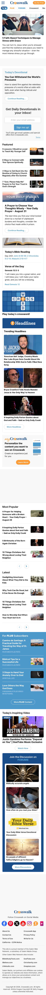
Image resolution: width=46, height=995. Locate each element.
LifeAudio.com (8, 966)
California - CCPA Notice (12, 942)
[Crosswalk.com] (19, 2)
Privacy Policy (29, 935)
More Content (23, 702)
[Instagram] (29, 923)
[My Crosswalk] (17, 439)
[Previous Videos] (19, 566)
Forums (21, 8)
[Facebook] (4, 923)
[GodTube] (41, 923)
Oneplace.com (29, 966)
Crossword (33, 8)
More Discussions (23, 867)
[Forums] (35, 923)
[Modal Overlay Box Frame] (23, 123)
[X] (16, 923)
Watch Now (23, 748)
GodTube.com (29, 959)
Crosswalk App (30, 931)
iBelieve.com (7, 962)
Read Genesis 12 (12, 284)
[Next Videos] (26, 566)
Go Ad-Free (39, 3)
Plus (12, 8)
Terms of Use (7, 939)
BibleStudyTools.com (11, 959)
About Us (6, 931)
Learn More (23, 462)
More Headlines (14, 427)
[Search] (4, 8)
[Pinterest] (10, 923)
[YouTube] (23, 923)
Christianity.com (30, 962)
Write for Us (28, 939)
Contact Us (6, 935)
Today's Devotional (16, 72)
